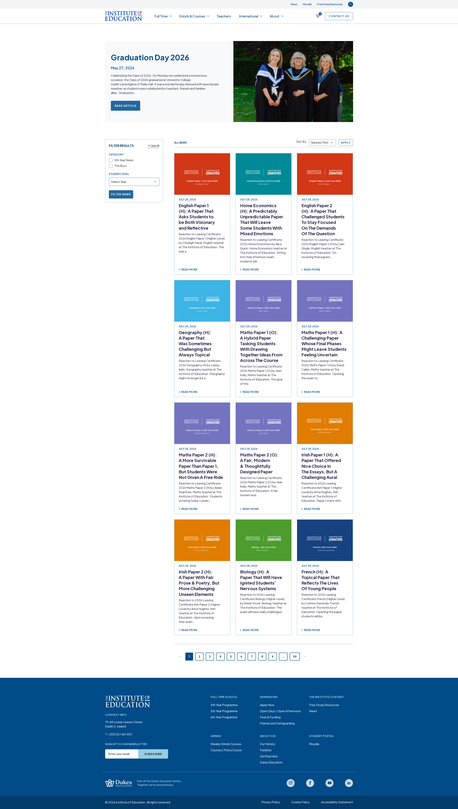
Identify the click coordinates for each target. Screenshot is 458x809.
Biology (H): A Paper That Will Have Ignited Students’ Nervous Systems (261, 580)
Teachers (224, 16)
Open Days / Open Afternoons (280, 711)
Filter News (121, 194)
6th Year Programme (224, 717)
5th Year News (124, 160)
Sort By (301, 141)
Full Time (161, 16)
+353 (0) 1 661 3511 (120, 734)
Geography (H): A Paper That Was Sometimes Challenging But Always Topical (195, 343)
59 (295, 656)
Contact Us (339, 16)
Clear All (154, 145)
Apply (346, 142)
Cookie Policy (300, 802)
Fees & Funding (270, 717)
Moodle (307, 4)
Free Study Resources (330, 4)
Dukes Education (271, 762)
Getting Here (269, 756)
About (274, 16)
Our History (267, 744)
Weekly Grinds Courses (226, 744)
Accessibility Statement (337, 802)
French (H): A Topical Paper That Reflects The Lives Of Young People (320, 580)
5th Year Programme (224, 711)
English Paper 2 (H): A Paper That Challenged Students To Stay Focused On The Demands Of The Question (322, 219)
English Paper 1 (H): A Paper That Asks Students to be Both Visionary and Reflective (197, 217)
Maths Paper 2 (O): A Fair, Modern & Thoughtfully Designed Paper (259, 463)
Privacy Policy (270, 802)
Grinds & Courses (192, 16)
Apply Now (267, 705)
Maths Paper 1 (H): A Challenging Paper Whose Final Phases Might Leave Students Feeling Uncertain (323, 343)
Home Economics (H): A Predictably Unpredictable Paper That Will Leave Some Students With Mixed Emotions (261, 219)
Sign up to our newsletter (126, 744)
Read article (125, 105)
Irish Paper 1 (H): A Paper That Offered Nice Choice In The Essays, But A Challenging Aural (321, 466)
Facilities (266, 750)
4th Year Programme (224, 705)
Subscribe (153, 754)
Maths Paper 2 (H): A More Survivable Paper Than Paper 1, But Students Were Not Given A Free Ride (201, 466)
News (294, 4)
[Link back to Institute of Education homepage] (123, 16)
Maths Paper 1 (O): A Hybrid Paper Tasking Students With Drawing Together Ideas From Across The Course (261, 346)
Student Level (119, 173)
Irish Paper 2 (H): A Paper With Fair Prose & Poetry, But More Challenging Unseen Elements (199, 583)
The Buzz (120, 166)
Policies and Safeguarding (277, 723)
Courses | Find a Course (226, 750)
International (248, 16)
